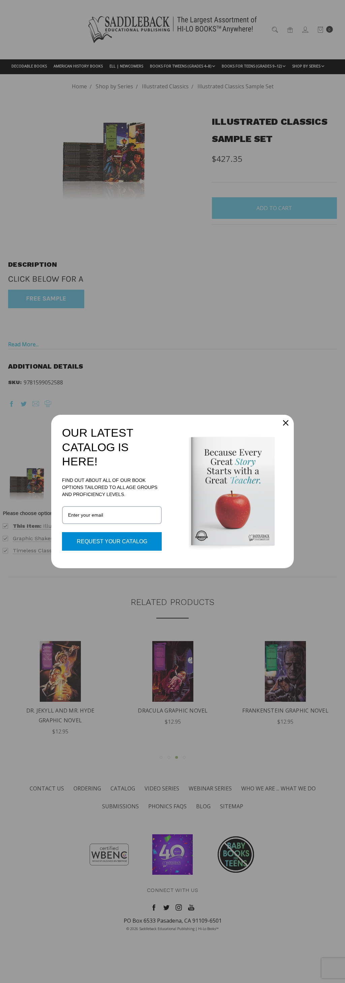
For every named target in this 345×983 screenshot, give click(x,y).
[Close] (286, 423)
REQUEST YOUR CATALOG (112, 541)
